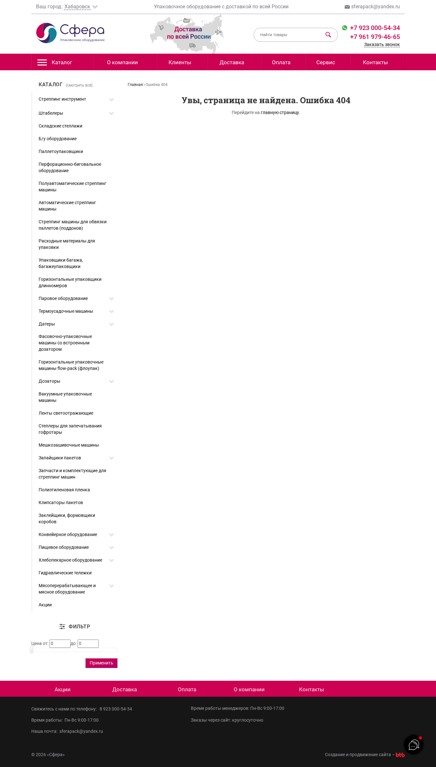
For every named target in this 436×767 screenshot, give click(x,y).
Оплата (281, 62)
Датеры (47, 323)
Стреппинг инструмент (62, 99)
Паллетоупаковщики (61, 151)
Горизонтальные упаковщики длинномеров (70, 282)
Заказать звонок (382, 44)
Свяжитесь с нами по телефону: (65, 708)
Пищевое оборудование (64, 547)
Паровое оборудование (63, 298)
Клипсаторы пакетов (61, 502)
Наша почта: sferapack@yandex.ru (67, 731)
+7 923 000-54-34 (374, 28)
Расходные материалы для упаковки (67, 244)
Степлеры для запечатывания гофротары (70, 429)
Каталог (62, 62)
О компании (122, 62)
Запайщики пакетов (60, 457)
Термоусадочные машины (66, 311)
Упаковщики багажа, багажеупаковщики (61, 263)
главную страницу (280, 112)
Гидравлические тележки (65, 572)
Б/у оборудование (58, 138)
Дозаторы (49, 381)
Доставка (232, 62)
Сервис (325, 62)
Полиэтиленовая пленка (64, 489)
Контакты (375, 62)
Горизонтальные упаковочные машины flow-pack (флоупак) (71, 365)
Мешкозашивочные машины (69, 445)
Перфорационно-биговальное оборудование (70, 167)
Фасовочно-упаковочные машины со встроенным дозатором (65, 343)
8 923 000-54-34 (116, 708)
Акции (45, 604)
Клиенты (180, 62)
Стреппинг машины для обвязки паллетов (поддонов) (73, 225)
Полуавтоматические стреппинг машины (72, 186)
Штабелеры (51, 113)
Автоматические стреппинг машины (67, 205)
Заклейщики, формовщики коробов (67, 518)
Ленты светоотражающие (66, 413)
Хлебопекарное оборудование (70, 560)
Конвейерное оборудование (68, 534)
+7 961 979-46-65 (375, 37)
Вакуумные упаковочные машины (65, 397)
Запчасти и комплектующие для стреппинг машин (72, 473)
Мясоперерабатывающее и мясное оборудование (67, 588)
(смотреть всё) (79, 85)
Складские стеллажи (60, 125)
